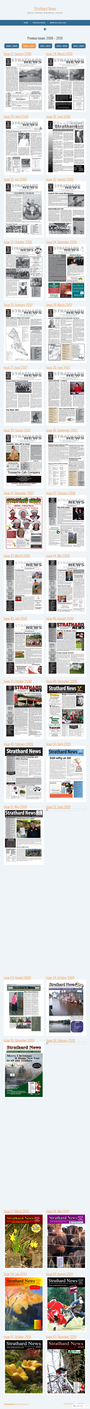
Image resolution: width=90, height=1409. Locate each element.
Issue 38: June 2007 (58, 367)
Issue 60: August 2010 (59, 1274)
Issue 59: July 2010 (15, 1274)
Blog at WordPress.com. (21, 1404)
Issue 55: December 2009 (19, 1040)
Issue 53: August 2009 (17, 977)
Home (26, 23)
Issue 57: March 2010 (16, 1211)
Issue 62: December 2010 (61, 1337)
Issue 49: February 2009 (18, 744)
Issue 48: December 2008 (61, 681)
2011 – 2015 (45, 46)
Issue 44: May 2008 (58, 556)
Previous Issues (39, 23)
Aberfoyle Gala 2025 (58, 23)
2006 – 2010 (28, 46)
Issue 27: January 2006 (17, 54)
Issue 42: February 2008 (60, 493)
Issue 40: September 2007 (61, 430)
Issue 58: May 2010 (57, 1211)
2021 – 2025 (78, 46)
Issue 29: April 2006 (16, 116)
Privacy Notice (69, 1404)
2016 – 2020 (62, 46)
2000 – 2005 (11, 46)
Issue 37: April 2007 (15, 367)
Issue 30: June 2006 (58, 116)
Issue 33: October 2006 (18, 242)
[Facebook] (45, 29)
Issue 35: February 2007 (18, 305)
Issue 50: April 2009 (58, 744)
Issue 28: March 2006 (59, 54)
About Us (81, 1404)
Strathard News (45, 8)
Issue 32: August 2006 (59, 179)
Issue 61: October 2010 (17, 1337)
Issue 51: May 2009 (15, 807)
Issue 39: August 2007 (17, 430)
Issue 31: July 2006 (15, 179)
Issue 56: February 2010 (60, 1040)
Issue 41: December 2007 (19, 493)
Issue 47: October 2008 (18, 681)
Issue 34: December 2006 (61, 242)
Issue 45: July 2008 (15, 618)
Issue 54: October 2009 (60, 977)
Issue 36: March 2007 (59, 305)
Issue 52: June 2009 (58, 807)
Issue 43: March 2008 (17, 556)
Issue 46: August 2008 (59, 618)
